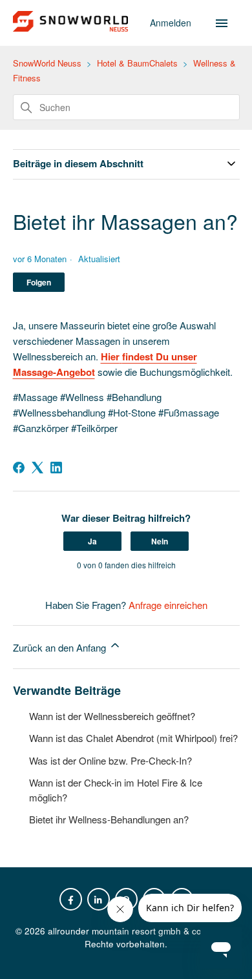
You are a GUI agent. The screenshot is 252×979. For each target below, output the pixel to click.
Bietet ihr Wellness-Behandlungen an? (109, 819)
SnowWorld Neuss (47, 63)
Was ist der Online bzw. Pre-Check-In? (110, 760)
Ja (92, 541)
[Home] (71, 27)
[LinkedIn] (56, 467)
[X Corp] (37, 467)
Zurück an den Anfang (61, 647)
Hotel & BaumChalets (137, 63)
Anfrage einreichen (168, 605)
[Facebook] (19, 467)
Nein (159, 541)
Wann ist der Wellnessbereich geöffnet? (112, 716)
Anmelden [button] (172, 22)
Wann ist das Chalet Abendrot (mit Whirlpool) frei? (133, 738)
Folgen (38, 282)
